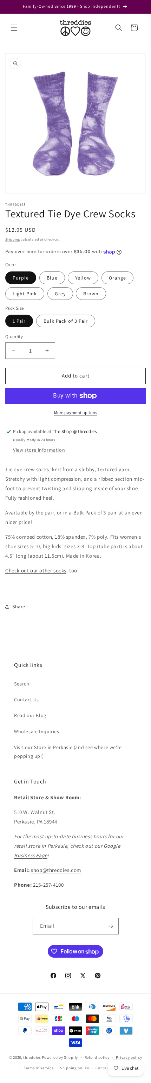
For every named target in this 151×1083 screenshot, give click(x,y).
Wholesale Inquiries (36, 731)
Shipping (12, 239)
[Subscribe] (110, 926)
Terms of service (38, 1067)
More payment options (75, 412)
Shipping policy (74, 1067)
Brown (91, 293)
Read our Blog (30, 715)
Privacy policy (129, 1057)
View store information (39, 450)
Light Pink (25, 293)
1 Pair (19, 321)
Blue (52, 278)
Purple (21, 278)
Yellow (83, 278)
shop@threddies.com (56, 870)
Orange (117, 278)
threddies (32, 1057)
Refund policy (97, 1057)
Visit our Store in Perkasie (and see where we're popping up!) (68, 751)
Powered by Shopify (60, 1057)
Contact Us (26, 699)
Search (21, 684)
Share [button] (18, 606)
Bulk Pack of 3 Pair (66, 321)
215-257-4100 (48, 884)
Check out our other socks (35, 570)
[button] (14, 27)
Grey (60, 293)
